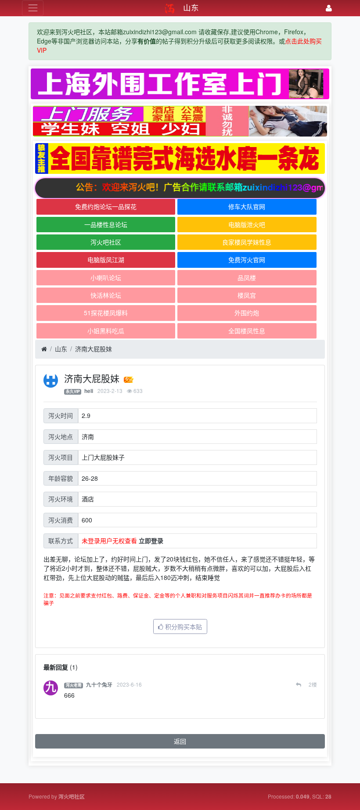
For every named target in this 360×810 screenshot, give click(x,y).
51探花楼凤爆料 (106, 312)
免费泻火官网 (246, 259)
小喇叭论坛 (105, 277)
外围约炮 (246, 312)
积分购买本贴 (182, 626)
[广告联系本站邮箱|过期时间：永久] (180, 83)
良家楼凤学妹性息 (246, 242)
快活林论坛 (105, 295)
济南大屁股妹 (93, 348)
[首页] (44, 349)
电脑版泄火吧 (246, 224)
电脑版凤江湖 (105, 259)
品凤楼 (247, 277)
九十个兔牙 (99, 684)
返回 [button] (180, 741)
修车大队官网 (246, 206)
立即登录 (151, 540)
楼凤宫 (247, 295)
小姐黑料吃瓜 (105, 330)
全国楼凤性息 (246, 330)
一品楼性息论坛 (105, 224)
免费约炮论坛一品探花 (106, 206)
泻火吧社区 (105, 242)
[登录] (329, 8)
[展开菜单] (32, 8)
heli (88, 391)
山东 (61, 348)
